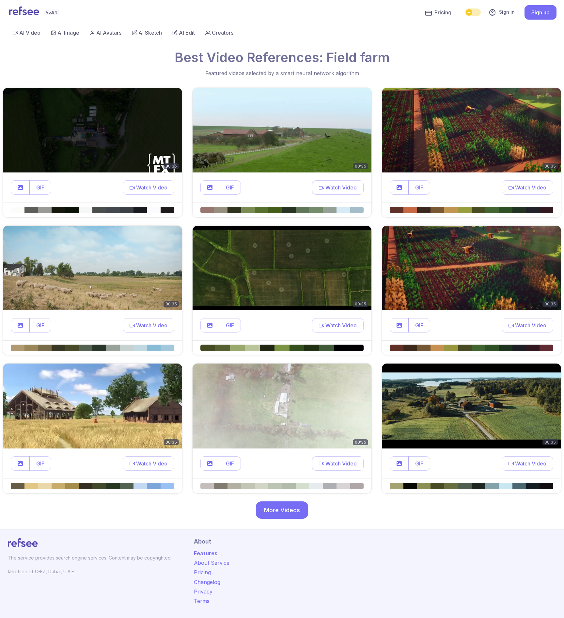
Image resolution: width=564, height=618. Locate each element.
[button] (20, 187)
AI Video (29, 32)
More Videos (282, 510)
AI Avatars (108, 32)
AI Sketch (150, 32)
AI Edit (187, 32)
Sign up (540, 12)
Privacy (203, 591)
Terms (202, 601)
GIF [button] (40, 187)
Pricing (442, 12)
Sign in (502, 12)
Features (205, 553)
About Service (211, 563)
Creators (222, 32)
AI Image (68, 32)
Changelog (207, 582)
